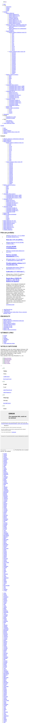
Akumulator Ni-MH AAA (15, 101)
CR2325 (14, 65)
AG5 (13, 40)
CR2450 (14, 69)
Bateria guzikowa (10, 31)
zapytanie (8, 304)
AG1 (13, 35)
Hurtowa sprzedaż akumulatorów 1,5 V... (12, 255)
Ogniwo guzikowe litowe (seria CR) (17, 51)
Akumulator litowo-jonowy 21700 (16, 88)
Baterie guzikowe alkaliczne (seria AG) (17, 32)
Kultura (8, 8)
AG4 (13, 38)
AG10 (13, 46)
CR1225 (14, 55)
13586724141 (7, 310)
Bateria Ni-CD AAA (13, 93)
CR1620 (14, 58)
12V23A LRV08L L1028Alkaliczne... (11, 247)
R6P (10, 82)
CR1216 (14, 52)
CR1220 (14, 54)
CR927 (13, 73)
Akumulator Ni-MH (10, 98)
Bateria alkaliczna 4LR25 (14, 23)
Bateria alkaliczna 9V (14, 19)
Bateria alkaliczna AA (14, 14)
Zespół (7, 9)
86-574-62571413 (7, 379)
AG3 (13, 37)
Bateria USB (9, 106)
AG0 (13, 33)
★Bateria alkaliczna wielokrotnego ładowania (16, 24)
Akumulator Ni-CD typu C (15, 95)
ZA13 (10, 110)
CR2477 (14, 70)
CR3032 (14, 72)
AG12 (13, 49)
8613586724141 (7, 403)
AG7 (13, 42)
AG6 (13, 41)
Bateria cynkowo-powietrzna (12, 107)
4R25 (10, 75)
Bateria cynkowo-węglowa (12, 74)
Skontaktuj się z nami (11, 116)
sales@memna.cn (7, 392)
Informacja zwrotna (10, 118)
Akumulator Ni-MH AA (14, 100)
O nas (4, 337)
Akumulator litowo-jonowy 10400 (16, 90)
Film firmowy (9, 120)
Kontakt (5, 335)
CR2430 (14, 68)
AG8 (13, 43)
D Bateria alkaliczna (13, 18)
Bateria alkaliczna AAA (14, 15)
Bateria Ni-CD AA (13, 92)
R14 (10, 79)
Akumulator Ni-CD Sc (14, 97)
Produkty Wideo (9, 122)
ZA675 (10, 113)
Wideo (4, 342)
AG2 (13, 36)
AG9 (13, 45)
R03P (10, 78)
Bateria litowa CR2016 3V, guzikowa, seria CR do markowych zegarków (14, 280)
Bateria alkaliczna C (13, 17)
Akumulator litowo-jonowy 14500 (16, 86)
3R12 (10, 83)
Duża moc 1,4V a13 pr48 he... (14, 239)
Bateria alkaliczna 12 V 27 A (15, 22)
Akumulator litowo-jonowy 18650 (16, 87)
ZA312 (10, 111)
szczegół (12, 304)
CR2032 (14, 63)
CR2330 (14, 67)
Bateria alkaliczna (10, 13)
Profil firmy (8, 6)
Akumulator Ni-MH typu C (15, 102)
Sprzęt (7, 10)
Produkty (5, 11)
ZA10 (10, 109)
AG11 (13, 47)
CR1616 (14, 56)
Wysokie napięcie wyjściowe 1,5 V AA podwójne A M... (16, 263)
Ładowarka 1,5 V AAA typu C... (15, 271)
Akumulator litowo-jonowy (12, 84)
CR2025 (14, 61)
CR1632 (14, 59)
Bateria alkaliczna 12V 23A (15, 20)
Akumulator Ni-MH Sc (14, 105)
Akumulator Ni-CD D (14, 96)
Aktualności (6, 114)
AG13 (13, 50)
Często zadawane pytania (9, 123)
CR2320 (14, 64)
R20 (10, 81)
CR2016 (14, 60)
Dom (4, 4)
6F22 (10, 77)
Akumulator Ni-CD (10, 91)
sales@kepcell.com (8, 309)
